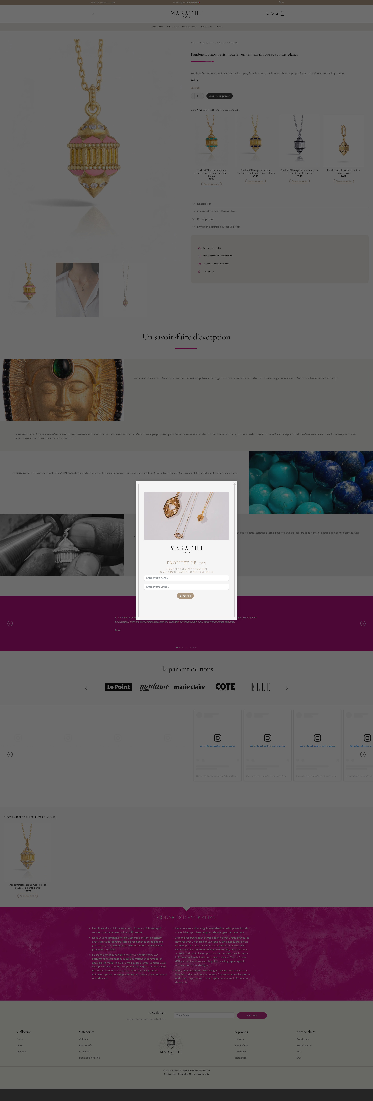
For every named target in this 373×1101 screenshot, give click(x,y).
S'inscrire (185, 595)
